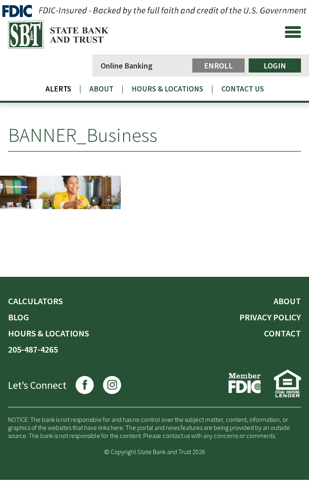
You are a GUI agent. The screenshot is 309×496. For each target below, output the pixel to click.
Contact (282, 333)
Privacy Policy (270, 317)
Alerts (58, 88)
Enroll (218, 65)
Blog (18, 317)
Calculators (35, 301)
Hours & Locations (167, 88)
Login (275, 65)
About (101, 88)
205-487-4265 (33, 349)
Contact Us (242, 88)
